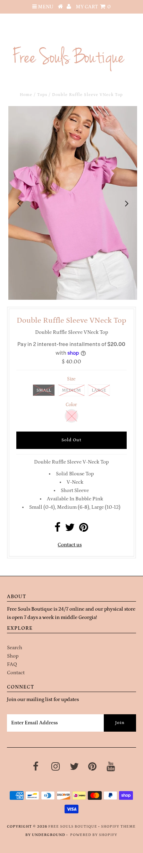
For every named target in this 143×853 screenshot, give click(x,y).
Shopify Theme (118, 826)
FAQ (12, 664)
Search (14, 648)
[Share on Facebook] (57, 529)
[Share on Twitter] (70, 529)
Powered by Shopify (93, 835)
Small (43, 390)
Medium (71, 390)
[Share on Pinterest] (83, 529)
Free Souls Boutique (72, 826)
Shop (12, 656)
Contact (16, 673)
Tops (42, 94)
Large (99, 390)
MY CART (93, 7)
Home (26, 94)
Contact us (70, 545)
